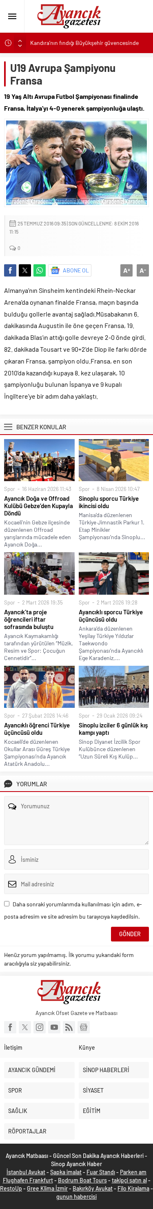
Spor (9, 489)
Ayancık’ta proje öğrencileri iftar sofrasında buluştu (28, 619)
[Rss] (69, 1027)
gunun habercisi (76, 1196)
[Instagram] (39, 1027)
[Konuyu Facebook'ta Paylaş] (10, 270)
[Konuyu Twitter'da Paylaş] (25, 270)
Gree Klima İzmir (47, 1188)
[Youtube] (54, 1027)
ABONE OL (76, 270)
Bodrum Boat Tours (82, 1180)
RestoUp (11, 1188)
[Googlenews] (84, 1027)
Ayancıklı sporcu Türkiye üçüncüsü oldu (111, 615)
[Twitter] (25, 1027)
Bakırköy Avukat (93, 1188)
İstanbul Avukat (26, 1172)
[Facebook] (10, 1027)
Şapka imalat (66, 1172)
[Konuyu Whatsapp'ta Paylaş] (39, 270)
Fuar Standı (100, 1172)
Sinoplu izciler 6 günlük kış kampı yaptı (113, 728)
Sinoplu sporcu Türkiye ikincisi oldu (109, 502)
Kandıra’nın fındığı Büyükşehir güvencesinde (84, 42)
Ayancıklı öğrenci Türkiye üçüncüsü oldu (37, 728)
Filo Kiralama (133, 1188)
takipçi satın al (129, 1180)
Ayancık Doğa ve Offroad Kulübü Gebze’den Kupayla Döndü (38, 506)
